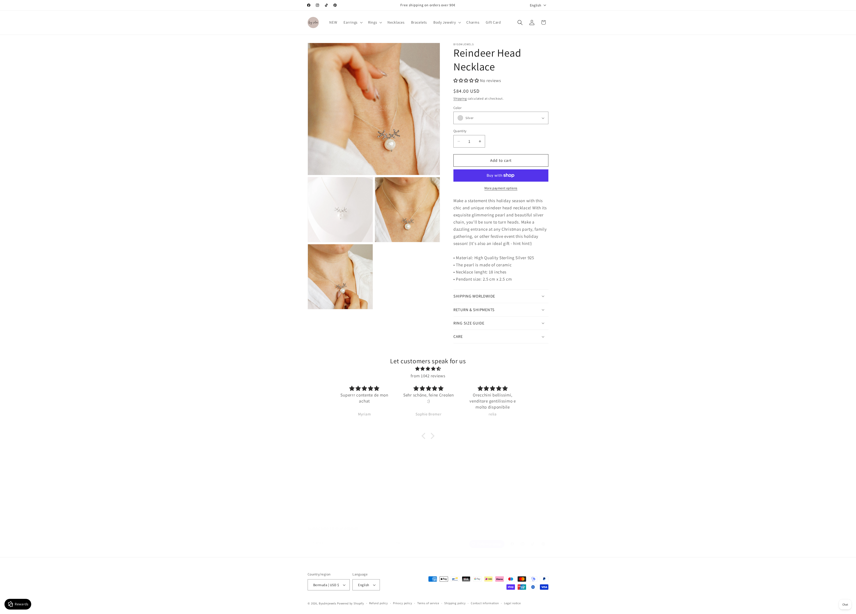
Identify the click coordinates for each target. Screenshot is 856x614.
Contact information (485, 603)
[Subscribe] (398, 543)
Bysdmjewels (327, 603)
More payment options (500, 188)
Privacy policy (402, 603)
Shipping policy (455, 603)
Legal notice (512, 603)
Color (457, 107)
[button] (352, 22)
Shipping (460, 98)
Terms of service (428, 603)
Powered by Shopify (350, 603)
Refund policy (378, 603)
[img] (428, 368)
